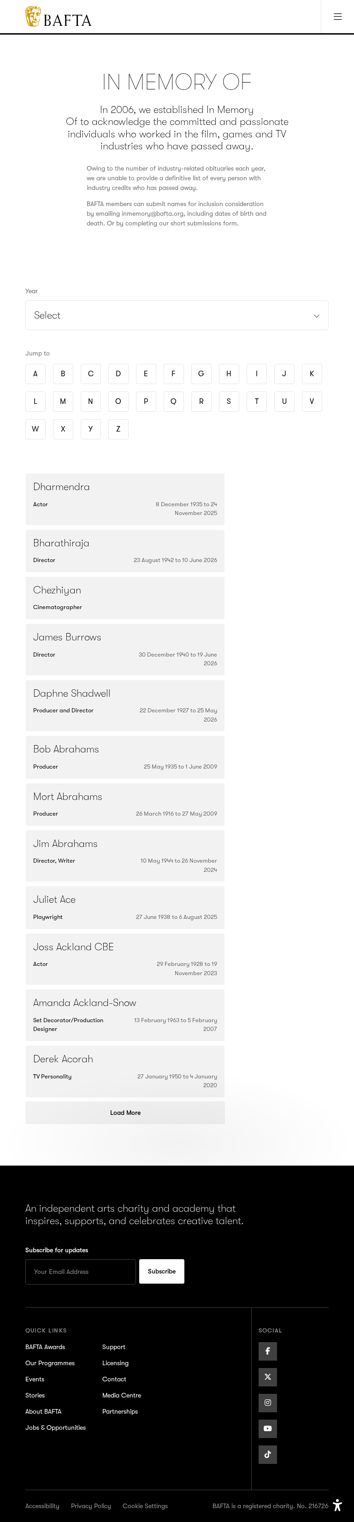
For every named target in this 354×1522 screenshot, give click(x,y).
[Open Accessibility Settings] (337, 1505)
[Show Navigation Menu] (337, 16)
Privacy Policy (91, 1506)
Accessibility (42, 1506)
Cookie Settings (145, 1506)
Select (47, 315)
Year (31, 291)
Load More (125, 1112)
